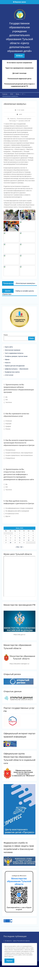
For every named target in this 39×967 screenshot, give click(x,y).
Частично (8, 402)
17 (24, 538)
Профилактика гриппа (12, 372)
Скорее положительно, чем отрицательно (19, 453)
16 (19, 538)
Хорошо (9, 961)
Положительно (10, 450)
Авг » (22, 547)
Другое (7, 516)
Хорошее (8, 423)
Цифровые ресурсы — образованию (16, 369)
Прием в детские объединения (15, 366)
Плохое (7, 429)
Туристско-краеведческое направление (19, 68)
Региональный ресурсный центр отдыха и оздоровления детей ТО (19, 85)
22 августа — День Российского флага (17, 941)
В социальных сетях (12, 513)
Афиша (7, 359)
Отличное (8, 421)
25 (28, 540)
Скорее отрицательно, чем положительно (19, 455)
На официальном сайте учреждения (17, 511)
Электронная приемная (12, 350)
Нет (6, 399)
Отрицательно (10, 458)
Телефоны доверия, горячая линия (16, 356)
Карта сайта (9, 347)
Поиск (6, 335)
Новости (13, 118)
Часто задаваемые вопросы (14, 353)
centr (20, 114)
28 (10, 542)
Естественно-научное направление (19, 63)
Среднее (8, 426)
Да (6, 397)
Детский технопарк (19, 73)
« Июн (17, 547)
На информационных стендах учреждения (19, 508)
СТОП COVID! (9, 375)
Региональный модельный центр (19, 79)
